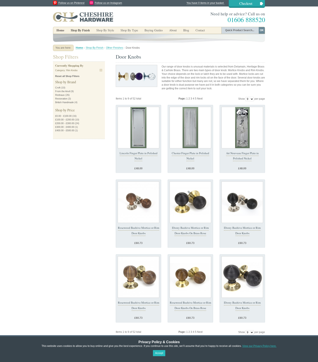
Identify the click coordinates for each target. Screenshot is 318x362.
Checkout (245, 3)
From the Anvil (62, 91)
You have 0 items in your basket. (205, 3)
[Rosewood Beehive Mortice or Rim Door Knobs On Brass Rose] (190, 277)
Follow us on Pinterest (71, 3)
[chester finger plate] (190, 127)
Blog (186, 30)
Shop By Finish (94, 47)
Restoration (61, 98)
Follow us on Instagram (108, 3)
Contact (200, 30)
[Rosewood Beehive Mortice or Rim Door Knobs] (138, 202)
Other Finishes (114, 47)
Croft (57, 87)
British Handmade (64, 102)
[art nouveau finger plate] (242, 127)
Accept (159, 353)
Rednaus (60, 95)
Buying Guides (154, 30)
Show (241, 98)
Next (199, 98)
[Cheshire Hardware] (83, 17)
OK (262, 30)
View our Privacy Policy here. (259, 346)
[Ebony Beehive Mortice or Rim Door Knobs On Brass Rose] (190, 202)
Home (60, 30)
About (173, 30)
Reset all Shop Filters (67, 76)
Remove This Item (101, 70)
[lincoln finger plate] (138, 127)
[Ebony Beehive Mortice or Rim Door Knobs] (242, 202)
